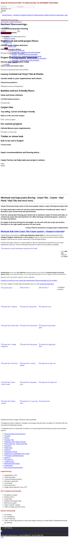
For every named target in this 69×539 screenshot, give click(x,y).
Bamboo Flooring (9, 38)
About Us (7, 458)
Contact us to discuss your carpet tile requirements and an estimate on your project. (29, 280)
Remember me (6, 9)
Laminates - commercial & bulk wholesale (25, 60)
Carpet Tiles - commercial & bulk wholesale (26, 52)
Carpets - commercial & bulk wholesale (24, 54)
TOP (2, 537)
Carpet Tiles (8, 42)
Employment (8, 466)
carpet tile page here (47, 284)
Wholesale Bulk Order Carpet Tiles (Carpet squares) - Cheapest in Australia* (33, 231)
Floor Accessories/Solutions (13, 468)
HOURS (6, 64)
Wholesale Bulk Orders (12, 464)
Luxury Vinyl (12, 46)
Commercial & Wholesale (16, 50)
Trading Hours (9, 462)
